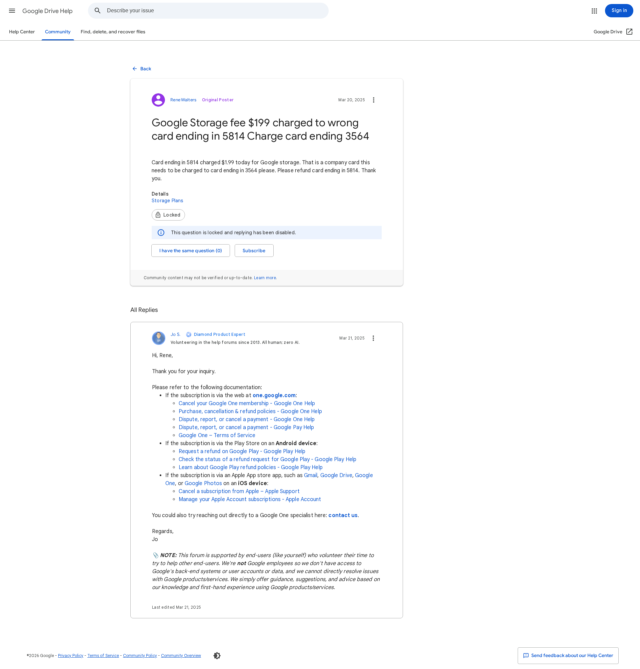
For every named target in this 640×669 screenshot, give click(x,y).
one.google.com (274, 395)
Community (58, 32)
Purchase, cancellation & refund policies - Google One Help (250, 411)
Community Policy (140, 655)
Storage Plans (167, 201)
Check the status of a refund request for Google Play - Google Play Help (267, 459)
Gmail (311, 475)
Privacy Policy (70, 655)
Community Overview (181, 655)
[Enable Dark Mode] (217, 656)
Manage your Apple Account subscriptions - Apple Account (250, 499)
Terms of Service (103, 655)
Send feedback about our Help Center (571, 655)
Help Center (22, 32)
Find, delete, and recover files (113, 32)
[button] (12, 11)
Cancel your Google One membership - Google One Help (247, 403)
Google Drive (336, 475)
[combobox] (217, 10)
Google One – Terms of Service (217, 435)
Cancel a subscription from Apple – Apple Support (239, 491)
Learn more (265, 277)
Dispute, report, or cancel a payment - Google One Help (247, 419)
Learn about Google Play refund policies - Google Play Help (251, 467)
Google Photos (203, 483)
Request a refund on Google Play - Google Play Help (242, 451)
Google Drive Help (47, 11)
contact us (343, 515)
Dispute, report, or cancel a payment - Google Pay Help (246, 427)
